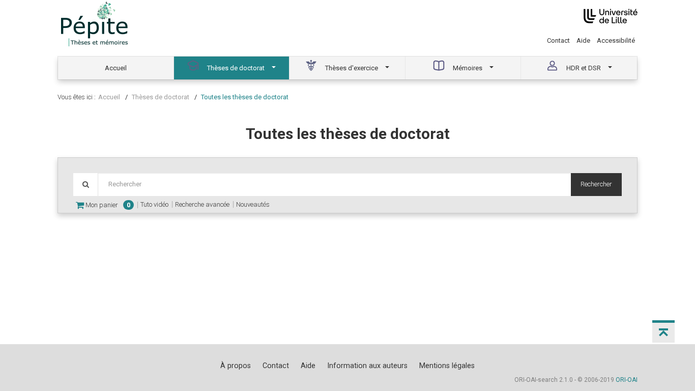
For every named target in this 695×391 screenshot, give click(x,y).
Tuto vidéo (154, 204)
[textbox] (334, 184)
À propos (235, 365)
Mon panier (107, 205)
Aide (583, 40)
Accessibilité (616, 40)
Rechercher (596, 184)
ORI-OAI (627, 380)
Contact (558, 40)
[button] (663, 331)
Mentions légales (447, 365)
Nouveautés (253, 204)
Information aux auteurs (367, 365)
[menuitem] (116, 68)
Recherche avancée (202, 204)
